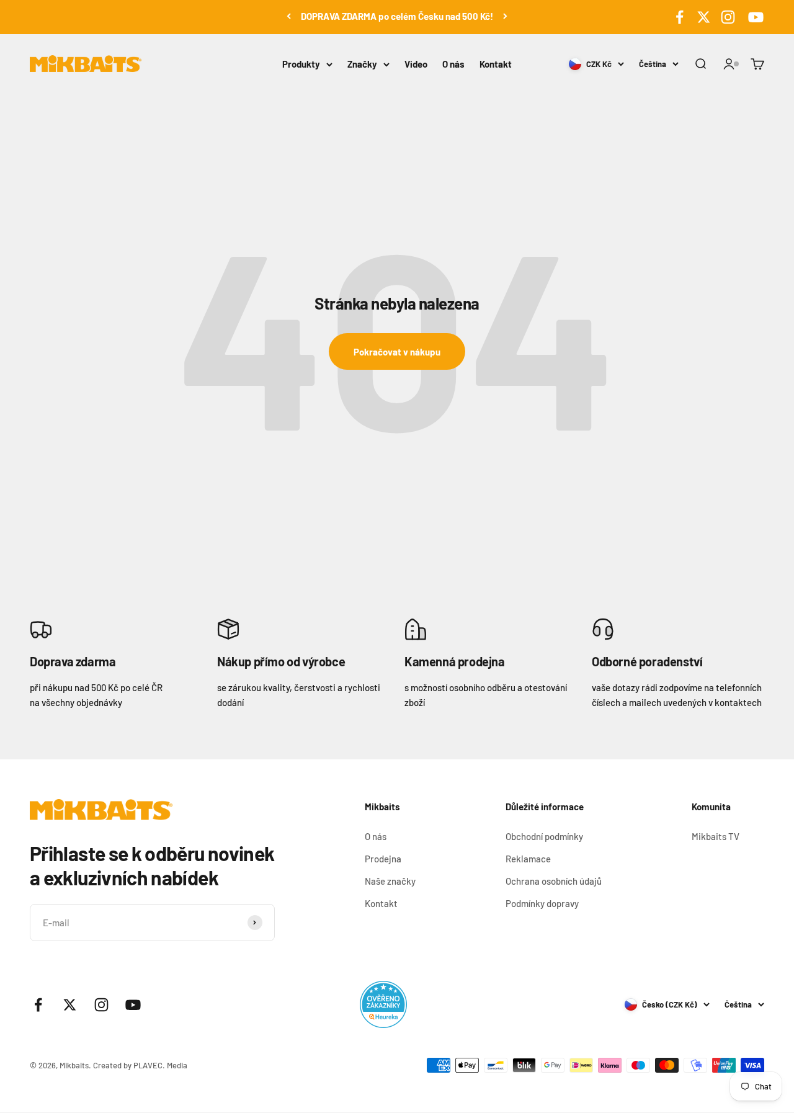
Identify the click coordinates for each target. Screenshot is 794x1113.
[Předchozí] (289, 16)
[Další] (505, 16)
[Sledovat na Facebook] (679, 17)
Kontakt (496, 63)
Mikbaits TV (715, 836)
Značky (362, 63)
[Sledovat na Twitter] (703, 17)
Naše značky (390, 881)
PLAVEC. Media (160, 1065)
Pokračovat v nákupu (397, 351)
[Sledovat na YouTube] (754, 17)
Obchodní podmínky (544, 836)
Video (415, 63)
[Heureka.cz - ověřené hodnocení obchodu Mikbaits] (383, 1004)
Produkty (301, 63)
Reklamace (528, 858)
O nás (453, 63)
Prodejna (383, 858)
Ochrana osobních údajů (554, 881)
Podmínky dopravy (542, 903)
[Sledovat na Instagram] (728, 17)
